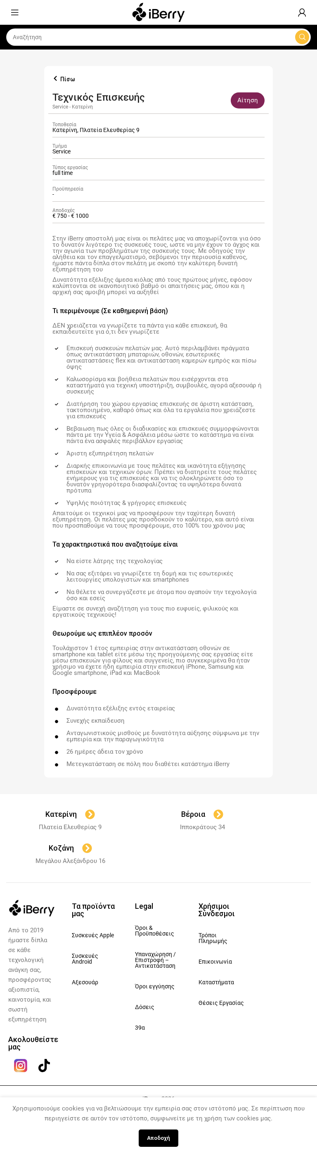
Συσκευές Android (85, 959)
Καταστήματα (216, 982)
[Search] (302, 37)
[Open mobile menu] (15, 12)
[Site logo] (158, 12)
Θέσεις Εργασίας (221, 1003)
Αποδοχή (158, 1138)
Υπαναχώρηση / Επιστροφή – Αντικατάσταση (155, 960)
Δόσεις (144, 1007)
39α (140, 1027)
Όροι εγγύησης (155, 986)
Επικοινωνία (215, 961)
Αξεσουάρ (85, 982)
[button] (248, 100)
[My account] (302, 12)
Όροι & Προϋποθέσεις (154, 930)
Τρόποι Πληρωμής (213, 938)
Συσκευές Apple (93, 935)
